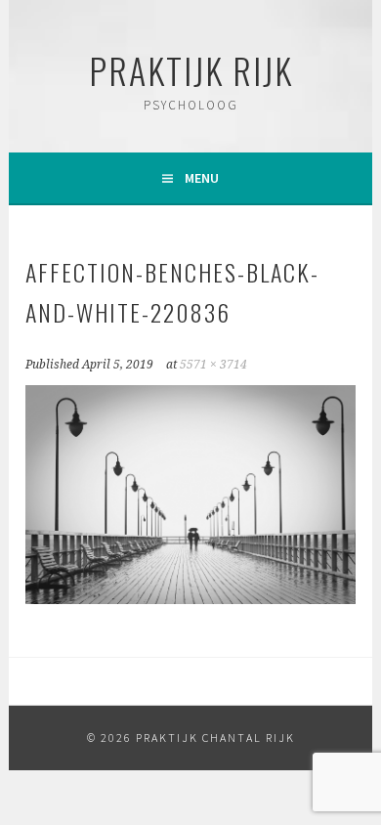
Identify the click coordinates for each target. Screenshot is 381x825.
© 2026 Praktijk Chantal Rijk (191, 737)
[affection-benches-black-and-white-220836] (190, 598)
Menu (202, 178)
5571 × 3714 (213, 364)
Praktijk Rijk (191, 70)
